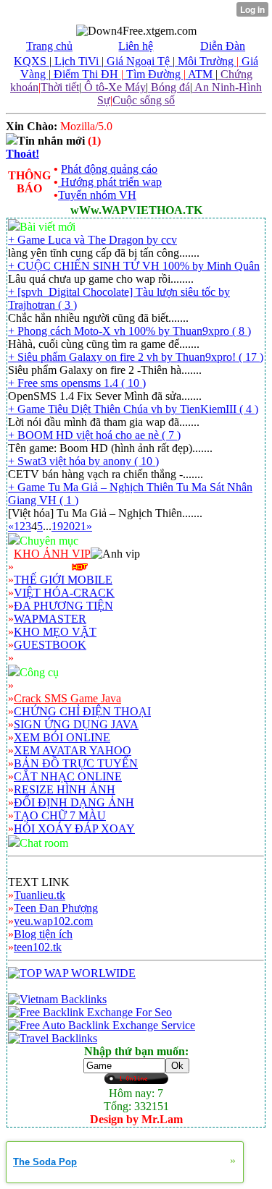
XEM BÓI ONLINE (62, 737)
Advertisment (44, 658)
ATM (200, 74)
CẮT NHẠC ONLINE (68, 776)
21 (80, 526)
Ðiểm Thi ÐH (86, 74)
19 (57, 526)
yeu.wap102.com (53, 921)
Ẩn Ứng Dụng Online (64, 685)
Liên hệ (135, 46)
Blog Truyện (43, 567)
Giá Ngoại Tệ (138, 61)
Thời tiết (60, 87)
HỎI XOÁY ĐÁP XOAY (74, 828)
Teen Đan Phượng (56, 908)
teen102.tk (38, 947)
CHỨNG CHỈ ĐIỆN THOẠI (82, 711)
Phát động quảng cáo (109, 169)
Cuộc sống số (143, 100)
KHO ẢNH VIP (52, 553)
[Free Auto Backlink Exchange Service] (101, 1025)
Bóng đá (169, 87)
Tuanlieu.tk (39, 895)
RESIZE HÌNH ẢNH (64, 789)
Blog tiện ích (43, 934)
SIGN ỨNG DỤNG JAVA (76, 724)
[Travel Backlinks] (52, 1038)
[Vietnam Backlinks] (57, 999)
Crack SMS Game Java (67, 698)
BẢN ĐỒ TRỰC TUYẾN (76, 763)
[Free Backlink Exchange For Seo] (90, 1012)
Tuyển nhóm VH (97, 195)
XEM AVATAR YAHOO (72, 750)
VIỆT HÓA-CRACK (64, 593)
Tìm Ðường (153, 74)
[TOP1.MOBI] (72, 973)
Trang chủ (49, 46)
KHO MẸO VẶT (55, 632)
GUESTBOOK (50, 645)
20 (69, 526)
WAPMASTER (50, 619)
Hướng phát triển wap (110, 182)
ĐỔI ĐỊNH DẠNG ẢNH (74, 802)
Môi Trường (205, 61)
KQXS (31, 61)
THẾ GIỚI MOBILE (63, 580)
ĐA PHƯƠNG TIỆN (63, 606)
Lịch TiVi (76, 61)
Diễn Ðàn (222, 46)
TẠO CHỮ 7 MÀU (60, 815)
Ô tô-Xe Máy (113, 87)
